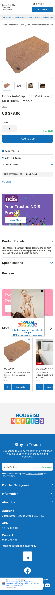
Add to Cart (42, 9)
